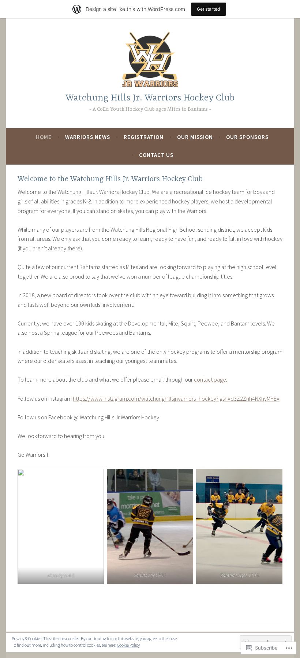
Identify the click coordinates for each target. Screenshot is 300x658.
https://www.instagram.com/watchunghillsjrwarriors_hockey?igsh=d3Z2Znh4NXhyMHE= (176, 398)
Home (44, 136)
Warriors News (87, 136)
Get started (208, 9)
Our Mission (195, 136)
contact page (210, 379)
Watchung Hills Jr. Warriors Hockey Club (150, 98)
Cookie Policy (128, 645)
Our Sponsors (247, 136)
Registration (144, 136)
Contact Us (156, 154)
